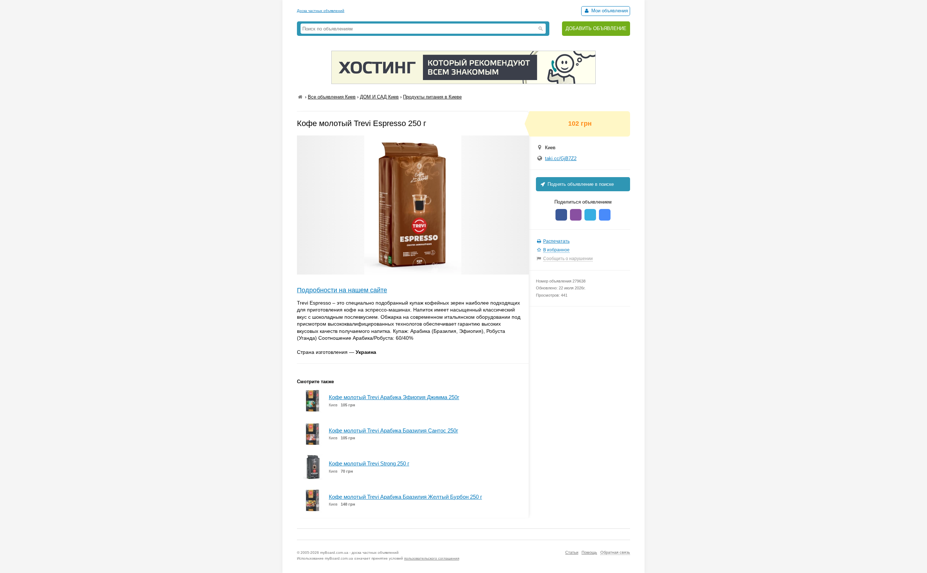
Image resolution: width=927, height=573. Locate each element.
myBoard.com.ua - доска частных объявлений (359, 553)
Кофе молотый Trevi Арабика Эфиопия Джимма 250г (394, 397)
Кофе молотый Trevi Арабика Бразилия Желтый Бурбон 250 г (405, 497)
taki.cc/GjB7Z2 (560, 158)
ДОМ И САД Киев (379, 97)
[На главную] (300, 97)
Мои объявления (609, 10)
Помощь (589, 552)
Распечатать (556, 241)
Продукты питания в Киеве (432, 97)
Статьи (571, 552)
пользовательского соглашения (431, 558)
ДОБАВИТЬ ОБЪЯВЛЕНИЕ (596, 28)
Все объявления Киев (332, 97)
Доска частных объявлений (320, 11)
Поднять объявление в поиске (580, 184)
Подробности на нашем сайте (342, 290)
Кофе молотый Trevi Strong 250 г (369, 463)
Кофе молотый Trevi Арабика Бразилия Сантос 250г (393, 430)
